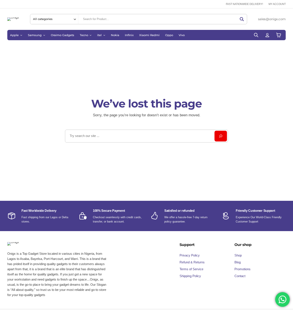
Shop (238, 255)
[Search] (241, 19)
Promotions (242, 269)
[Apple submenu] (21, 35)
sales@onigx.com (272, 19)
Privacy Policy (190, 255)
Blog (237, 262)
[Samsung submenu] (44, 35)
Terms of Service (191, 269)
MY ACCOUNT (277, 4)
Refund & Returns (192, 262)
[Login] (267, 35)
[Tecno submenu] (90, 35)
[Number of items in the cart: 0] (278, 35)
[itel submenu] (104, 35)
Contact (239, 276)
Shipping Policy (190, 276)
